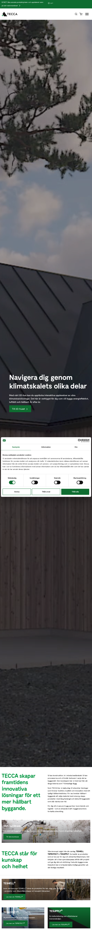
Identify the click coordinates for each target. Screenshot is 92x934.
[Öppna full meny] (86, 14)
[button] (54, 3)
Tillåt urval (46, 492)
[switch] (35, 482)
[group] (54, 3)
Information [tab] (46, 447)
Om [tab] (76, 447)
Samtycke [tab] (16, 447)
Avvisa (16, 492)
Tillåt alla (75, 492)
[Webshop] (81, 14)
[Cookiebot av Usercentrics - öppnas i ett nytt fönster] (79, 440)
